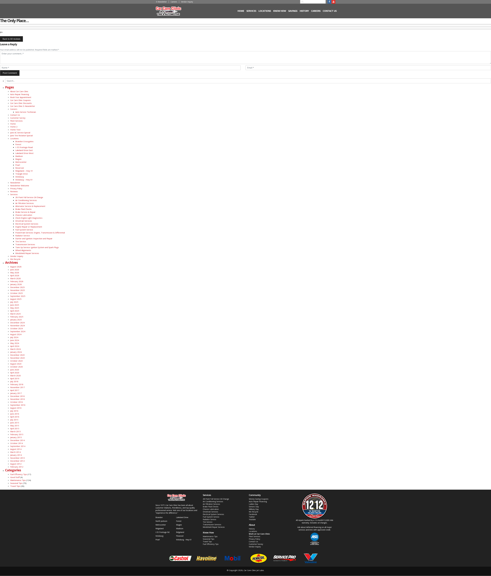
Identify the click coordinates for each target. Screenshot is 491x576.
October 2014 (16, 443)
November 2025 (17, 290)
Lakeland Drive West (24, 153)
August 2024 (15, 334)
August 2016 (15, 408)
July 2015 (14, 419)
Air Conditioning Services (26, 200)
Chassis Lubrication (23, 215)
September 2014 (17, 446)
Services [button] (251, 10)
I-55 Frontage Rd (162, 532)
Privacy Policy (16, 188)
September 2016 (17, 405)
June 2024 (14, 340)
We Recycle (15, 259)
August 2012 (15, 464)
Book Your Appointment (20, 97)
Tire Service (20, 241)
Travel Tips (15, 486)
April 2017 (14, 390)
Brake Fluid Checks (23, 209)
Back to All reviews (11, 38)
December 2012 (17, 461)
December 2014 (17, 440)
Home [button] (240, 10)
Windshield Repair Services (27, 253)
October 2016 (16, 402)
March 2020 (15, 375)
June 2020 (14, 369)
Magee (18, 159)
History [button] (304, 10)
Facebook (253, 514)
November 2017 (17, 387)
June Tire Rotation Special (21, 135)
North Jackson (161, 521)
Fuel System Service (24, 229)
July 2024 (14, 337)
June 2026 (14, 269)
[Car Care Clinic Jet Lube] (170, 10)
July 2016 (14, 411)
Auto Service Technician (25, 112)
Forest (18, 144)
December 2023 (17, 355)
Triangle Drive (21, 173)
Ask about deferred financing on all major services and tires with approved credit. (314, 528)
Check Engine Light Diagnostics (28, 218)
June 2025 (14, 305)
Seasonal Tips (16, 483)
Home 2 (13, 126)
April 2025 (14, 310)
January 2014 (16, 455)
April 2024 (14, 346)
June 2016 (14, 413)
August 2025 (15, 299)
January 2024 (16, 352)
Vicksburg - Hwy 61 (184, 539)
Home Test (15, 129)
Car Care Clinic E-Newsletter (22, 106)
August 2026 (15, 266)
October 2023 (16, 361)
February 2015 (16, 434)
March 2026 (15, 278)
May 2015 (14, 425)
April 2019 (14, 378)
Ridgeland (159, 528)
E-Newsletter (161, 2)
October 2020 (16, 366)
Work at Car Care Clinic (259, 534)
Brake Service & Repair (25, 212)
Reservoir (19, 168)
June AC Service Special (20, 132)
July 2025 (14, 302)
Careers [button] (315, 10)
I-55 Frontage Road (24, 147)
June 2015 (14, 422)
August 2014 (15, 449)
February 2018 (16, 384)
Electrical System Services (26, 223)
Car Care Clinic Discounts (21, 103)
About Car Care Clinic (19, 91)
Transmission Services (25, 244)
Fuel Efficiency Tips (18, 474)
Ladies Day (253, 504)
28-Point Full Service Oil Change (29, 197)
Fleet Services (16, 120)
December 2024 (17, 322)
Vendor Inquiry (187, 2)
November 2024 (17, 325)
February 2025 (16, 316)
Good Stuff (15, 477)
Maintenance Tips (18, 480)
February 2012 (16, 466)
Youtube (252, 519)
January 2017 (16, 393)
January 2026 (16, 284)
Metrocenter (21, 162)
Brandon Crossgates (24, 141)
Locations (14, 138)
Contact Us (330, 10)
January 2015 (16, 437)
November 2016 (17, 399)
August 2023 (15, 363)
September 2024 (17, 331)
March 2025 (15, 313)
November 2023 (17, 358)
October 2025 (16, 293)
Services (14, 194)
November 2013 (17, 458)
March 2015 (15, 431)
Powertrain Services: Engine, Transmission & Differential (40, 232)
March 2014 (15, 452)
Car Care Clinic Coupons (20, 100)
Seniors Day (254, 506)
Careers (174, 2)
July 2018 (14, 381)
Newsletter (15, 182)
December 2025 (17, 287)
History (252, 529)
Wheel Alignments (23, 250)
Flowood (179, 536)
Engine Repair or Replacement (28, 226)
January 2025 (16, 319)
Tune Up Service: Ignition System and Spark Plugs (37, 247)
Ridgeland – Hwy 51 (24, 171)
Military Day (254, 509)
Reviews (14, 191)
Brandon (159, 517)
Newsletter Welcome (19, 185)
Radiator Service (22, 235)
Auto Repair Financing (19, 94)
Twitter (252, 517)
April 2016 (14, 416)
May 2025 (14, 308)
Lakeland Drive (182, 517)
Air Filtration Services (24, 203)
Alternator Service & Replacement (30, 206)
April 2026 (14, 275)
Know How (279, 10)
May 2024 (14, 343)
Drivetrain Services (23, 221)
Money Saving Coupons (258, 499)
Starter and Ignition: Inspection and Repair (33, 238)
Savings (292, 10)
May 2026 (14, 272)
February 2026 (16, 281)
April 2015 (14, 428)
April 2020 (14, 372)
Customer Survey (17, 118)
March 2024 (15, 349)
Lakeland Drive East (24, 150)
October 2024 (16, 328)
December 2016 (17, 396)
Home (13, 123)
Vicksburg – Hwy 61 (24, 179)
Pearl (17, 165)
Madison (19, 156)
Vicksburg (19, 176)
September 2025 (17, 296)
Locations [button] (264, 10)
